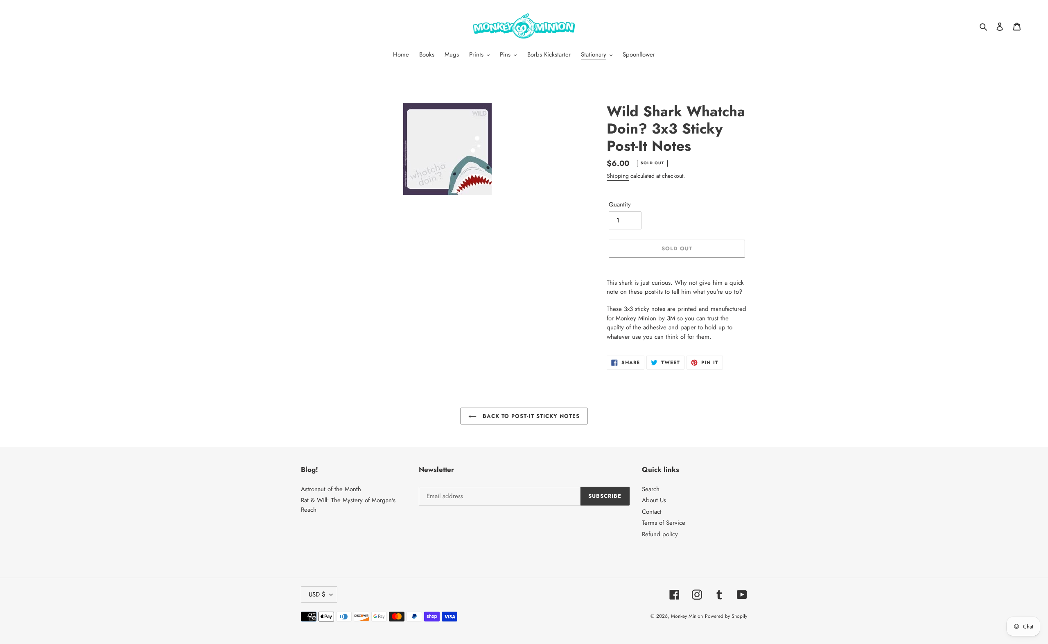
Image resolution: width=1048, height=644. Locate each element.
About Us (654, 500)
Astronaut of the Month (331, 489)
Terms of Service (663, 522)
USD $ (317, 594)
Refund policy (660, 534)
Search (651, 489)
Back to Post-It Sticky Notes (530, 416)
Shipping (618, 176)
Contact (652, 511)
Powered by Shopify (726, 616)
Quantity (620, 204)
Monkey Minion (687, 616)
